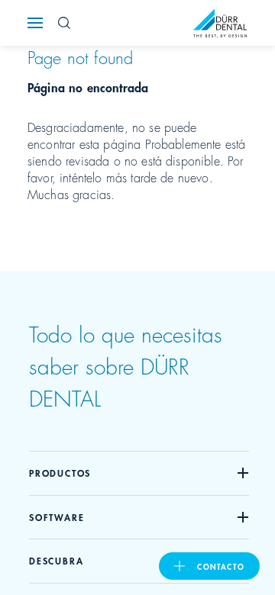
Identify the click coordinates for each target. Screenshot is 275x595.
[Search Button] (64, 23)
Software (56, 517)
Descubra (56, 560)
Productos (60, 472)
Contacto (220, 566)
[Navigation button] (35, 23)
